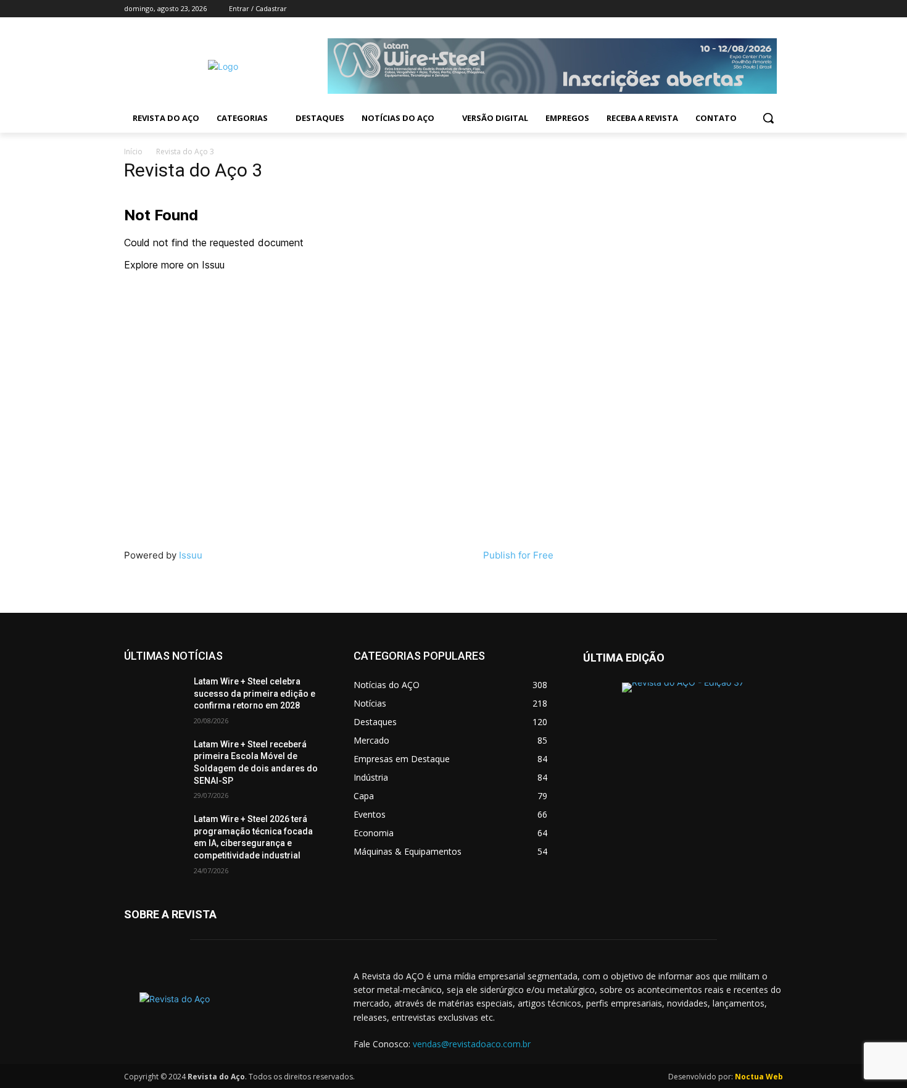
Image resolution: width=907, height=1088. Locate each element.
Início (133, 151)
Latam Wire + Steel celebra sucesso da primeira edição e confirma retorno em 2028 (254, 693)
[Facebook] (707, 9)
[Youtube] (776, 9)
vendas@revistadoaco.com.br (472, 1044)
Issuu (190, 555)
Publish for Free (518, 555)
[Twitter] (742, 9)
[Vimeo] (759, 9)
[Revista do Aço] (224, 1012)
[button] (768, 118)
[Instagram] (725, 9)
